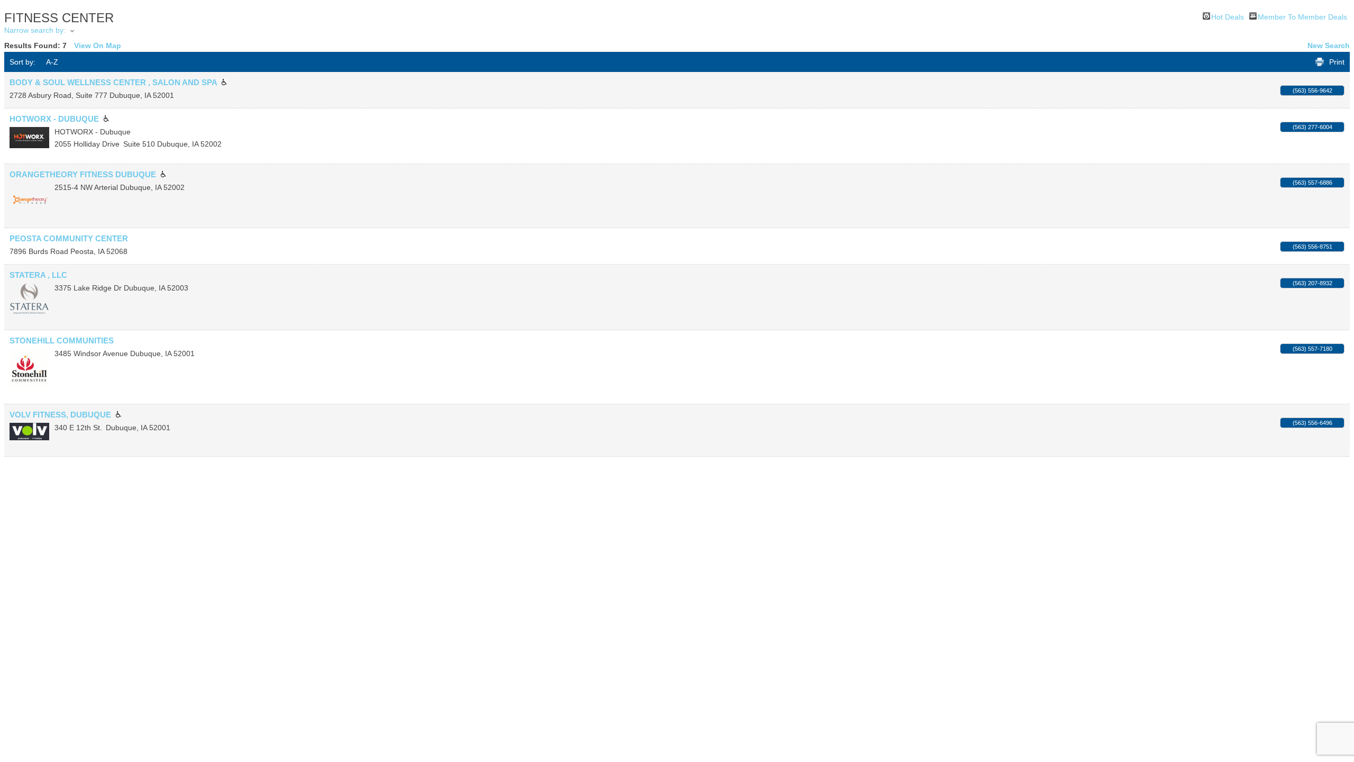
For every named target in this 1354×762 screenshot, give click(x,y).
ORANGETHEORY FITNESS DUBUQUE (83, 174)
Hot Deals (1227, 16)
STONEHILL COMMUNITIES (62, 340)
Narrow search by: (35, 30)
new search (1328, 45)
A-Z (52, 62)
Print (1336, 62)
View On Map (97, 45)
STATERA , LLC (38, 274)
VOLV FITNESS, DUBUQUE (60, 414)
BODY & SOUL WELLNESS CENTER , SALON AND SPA (113, 82)
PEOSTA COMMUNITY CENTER (69, 238)
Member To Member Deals (1302, 16)
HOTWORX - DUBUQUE (54, 118)
